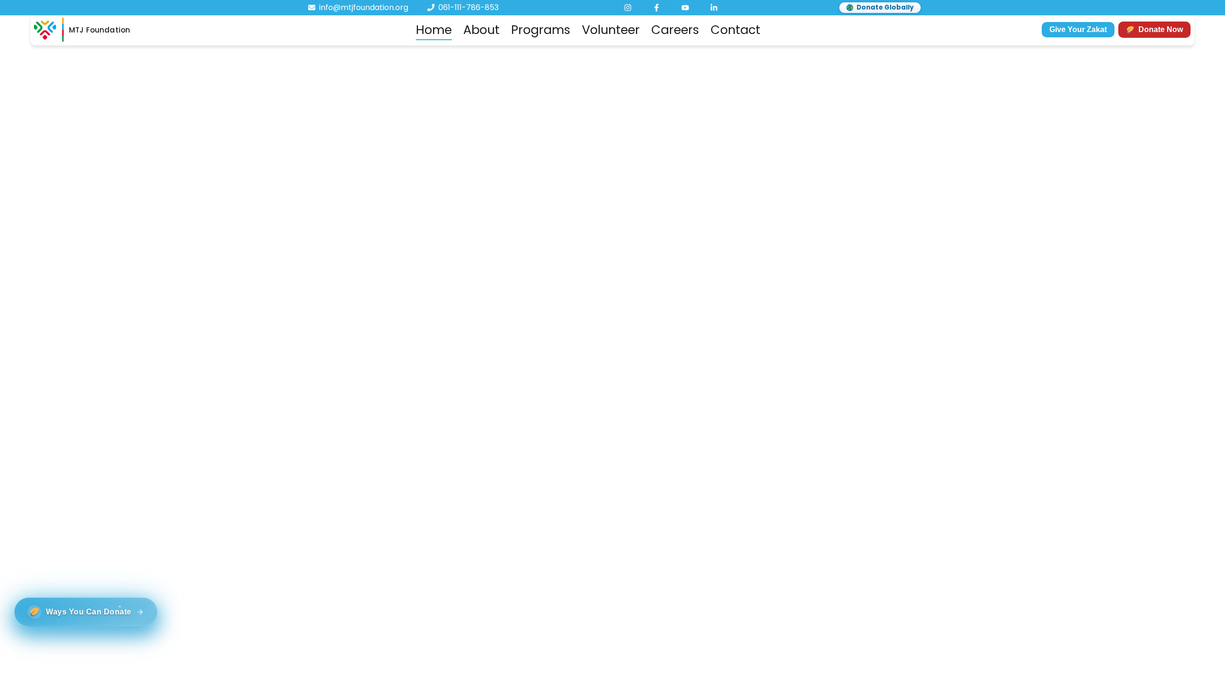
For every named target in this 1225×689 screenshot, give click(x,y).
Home (434, 29)
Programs (540, 29)
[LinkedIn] (713, 7)
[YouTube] (685, 7)
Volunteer (611, 29)
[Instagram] (627, 7)
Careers (675, 29)
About (481, 29)
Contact (735, 29)
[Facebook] (656, 7)
